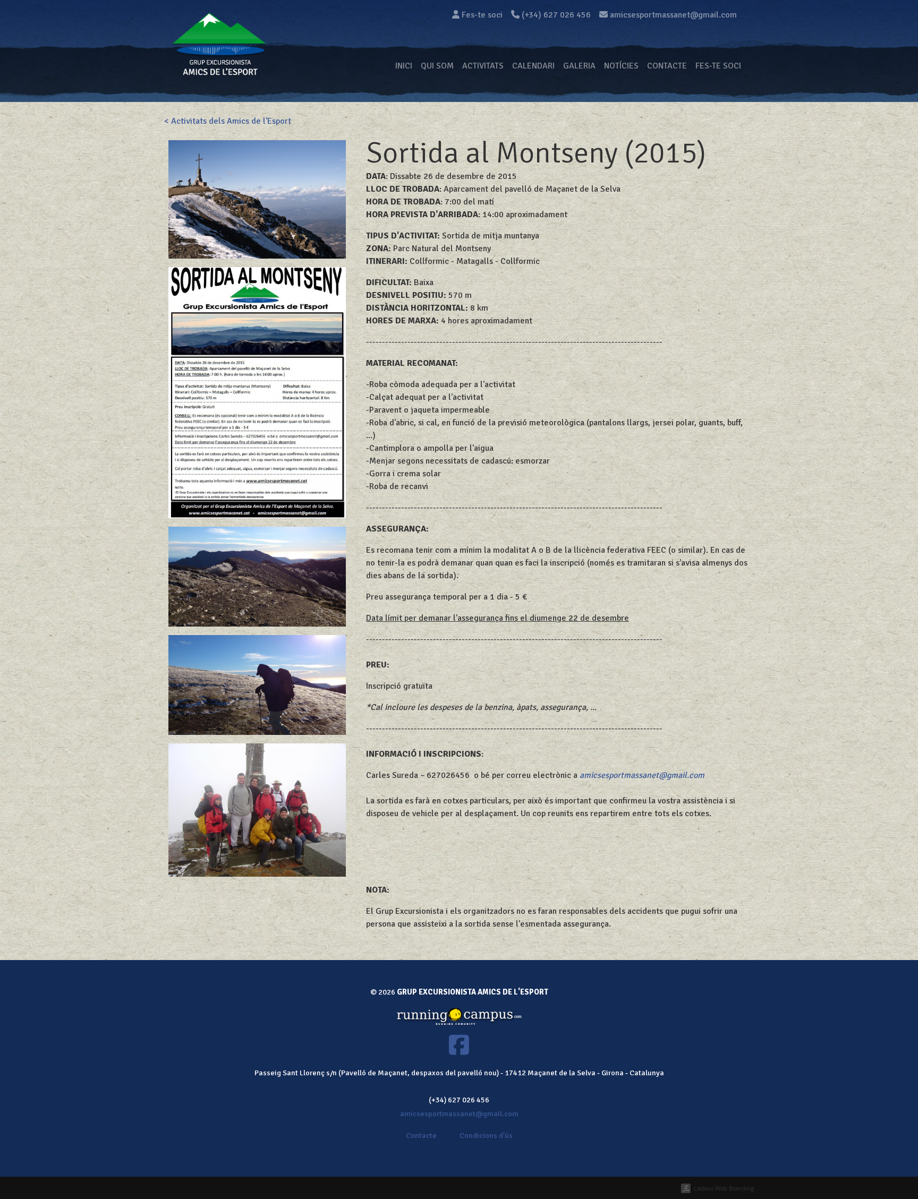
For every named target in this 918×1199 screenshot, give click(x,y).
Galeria (579, 66)
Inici (403, 66)
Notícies (621, 66)
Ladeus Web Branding (724, 1188)
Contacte (667, 66)
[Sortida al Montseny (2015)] (257, 198)
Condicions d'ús (486, 1135)
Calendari (533, 66)
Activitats (483, 66)
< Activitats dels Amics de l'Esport (227, 121)
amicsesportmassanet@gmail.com (642, 775)
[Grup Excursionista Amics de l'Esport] (219, 66)
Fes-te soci (481, 15)
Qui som (437, 66)
